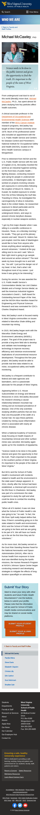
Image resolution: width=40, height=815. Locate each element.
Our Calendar (7, 731)
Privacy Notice (30, 790)
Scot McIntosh (10, 680)
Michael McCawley (12, 653)
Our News (6, 727)
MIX (13, 800)
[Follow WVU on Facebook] (14, 805)
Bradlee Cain (10, 685)
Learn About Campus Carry (14, 777)
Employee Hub (31, 800)
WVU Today (7, 800)
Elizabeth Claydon (11, 667)
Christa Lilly (9, 671)
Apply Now (6, 724)
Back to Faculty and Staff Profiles (10, 28)
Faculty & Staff (7, 709)
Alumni (4, 720)
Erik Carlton (9, 676)
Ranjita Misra (10, 658)
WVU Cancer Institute (24, 123)
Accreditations (10, 790)
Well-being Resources (12, 774)
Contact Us (6, 738)
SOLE (24, 800)
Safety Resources (25, 770)
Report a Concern (10, 770)
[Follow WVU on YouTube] (25, 805)
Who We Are (11, 19)
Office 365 (18, 800)
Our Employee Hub (9, 734)
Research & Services (10, 713)
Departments (7, 706)
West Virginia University (22, 810)
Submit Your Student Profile (20, 624)
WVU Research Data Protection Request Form (20, 794)
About (4, 717)
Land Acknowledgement (20, 792)
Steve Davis (9, 662)
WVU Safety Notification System (27, 798)
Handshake (13, 798)
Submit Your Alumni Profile (20, 632)
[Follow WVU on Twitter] (20, 805)
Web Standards (20, 790)
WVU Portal (6, 798)
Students (5, 702)
